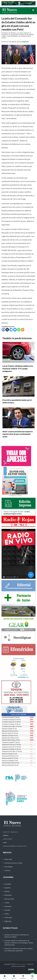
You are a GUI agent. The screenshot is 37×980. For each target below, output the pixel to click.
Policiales (7, 910)
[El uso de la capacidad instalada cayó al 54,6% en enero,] (18, 386)
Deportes (7, 888)
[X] (7, 329)
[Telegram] (11, 329)
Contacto (7, 870)
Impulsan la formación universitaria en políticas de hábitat (16, 936)
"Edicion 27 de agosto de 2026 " (17, 513)
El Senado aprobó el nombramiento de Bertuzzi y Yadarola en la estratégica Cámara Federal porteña (18, 943)
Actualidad (7, 884)
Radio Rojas (8, 859)
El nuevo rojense (20, 964)
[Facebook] (3, 329)
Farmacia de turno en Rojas (13, 863)
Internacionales (9, 899)
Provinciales (8, 917)
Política (6, 914)
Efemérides (8, 895)
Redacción (25, 42)
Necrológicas (8, 867)
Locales (6, 903)
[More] (22, 329)
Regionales (7, 921)
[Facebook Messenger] (15, 329)
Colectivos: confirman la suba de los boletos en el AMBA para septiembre (18, 950)
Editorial (7, 891)
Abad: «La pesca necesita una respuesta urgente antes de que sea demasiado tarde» (17, 434)
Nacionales (8, 906)
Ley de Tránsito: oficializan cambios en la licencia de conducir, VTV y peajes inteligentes (17, 368)
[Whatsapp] (19, 329)
